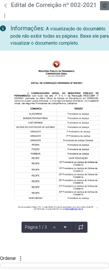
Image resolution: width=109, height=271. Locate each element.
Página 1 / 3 (36, 227)
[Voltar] (5, 5)
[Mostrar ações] (4, 15)
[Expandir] (80, 227)
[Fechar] (98, 28)
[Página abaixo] (65, 227)
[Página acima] (54, 227)
